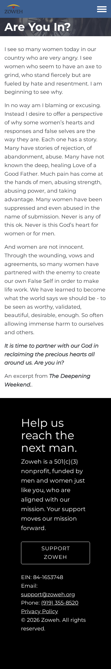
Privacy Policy (39, 611)
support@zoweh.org (48, 594)
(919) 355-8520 (59, 603)
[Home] (13, 9)
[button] (55, 553)
